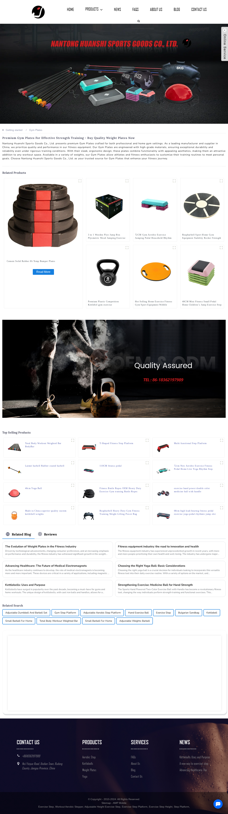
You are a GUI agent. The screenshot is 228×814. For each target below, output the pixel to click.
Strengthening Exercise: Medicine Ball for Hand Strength (155, 585)
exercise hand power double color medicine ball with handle (192, 490)
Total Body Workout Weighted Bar (59, 621)
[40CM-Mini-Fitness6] (221, 247)
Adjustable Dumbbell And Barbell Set (26, 612)
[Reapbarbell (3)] (147, 507)
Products (92, 9)
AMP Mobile (119, 803)
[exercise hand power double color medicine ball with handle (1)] (221, 485)
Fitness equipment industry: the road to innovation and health (158, 546)
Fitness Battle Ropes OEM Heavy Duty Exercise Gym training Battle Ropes (120, 490)
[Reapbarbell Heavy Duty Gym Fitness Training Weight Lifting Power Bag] (89, 514)
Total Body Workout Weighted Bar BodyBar (43, 445)
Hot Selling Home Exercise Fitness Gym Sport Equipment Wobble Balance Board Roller (153, 303)
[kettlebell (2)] (72, 507)
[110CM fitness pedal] (89, 469)
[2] (127, 181)
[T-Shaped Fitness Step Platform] (89, 447)
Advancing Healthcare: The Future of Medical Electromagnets (46, 566)
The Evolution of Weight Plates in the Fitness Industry (40, 546)
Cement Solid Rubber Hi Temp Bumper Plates (31, 261)
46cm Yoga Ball (33, 488)
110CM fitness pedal (111, 466)
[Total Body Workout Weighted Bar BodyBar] (14, 447)
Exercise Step (163, 612)
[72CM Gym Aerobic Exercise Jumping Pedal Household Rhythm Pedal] (155, 205)
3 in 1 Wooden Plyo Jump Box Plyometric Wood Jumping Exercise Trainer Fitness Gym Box (107, 237)
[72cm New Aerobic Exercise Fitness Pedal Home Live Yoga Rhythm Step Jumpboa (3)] (221, 462)
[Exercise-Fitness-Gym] (174, 247)
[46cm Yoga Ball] (14, 492)
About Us (156, 9)
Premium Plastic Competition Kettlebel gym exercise (103, 303)
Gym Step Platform (65, 612)
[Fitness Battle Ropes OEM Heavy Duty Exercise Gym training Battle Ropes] (89, 492)
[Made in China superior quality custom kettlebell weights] (14, 514)
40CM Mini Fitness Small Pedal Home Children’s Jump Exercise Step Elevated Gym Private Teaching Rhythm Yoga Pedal (202, 303)
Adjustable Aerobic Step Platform (102, 612)
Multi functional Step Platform (190, 443)
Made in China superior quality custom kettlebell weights (46, 512)
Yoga (84, 776)
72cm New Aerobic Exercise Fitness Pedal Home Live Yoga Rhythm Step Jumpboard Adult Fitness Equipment (193, 468)
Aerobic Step (89, 757)
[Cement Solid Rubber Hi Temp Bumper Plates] (43, 217)
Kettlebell (211, 612)
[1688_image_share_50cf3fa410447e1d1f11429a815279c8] (221, 440)
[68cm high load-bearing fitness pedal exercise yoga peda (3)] (221, 507)
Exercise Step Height (160, 806)
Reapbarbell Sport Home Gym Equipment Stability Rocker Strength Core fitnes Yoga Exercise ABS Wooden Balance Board (201, 237)
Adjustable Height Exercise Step (102, 806)
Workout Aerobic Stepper (69, 806)
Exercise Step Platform (134, 806)
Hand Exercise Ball (138, 612)
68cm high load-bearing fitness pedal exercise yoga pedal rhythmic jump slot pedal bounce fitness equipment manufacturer (195, 513)
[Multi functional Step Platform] (163, 447)
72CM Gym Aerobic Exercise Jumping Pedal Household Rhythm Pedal (153, 237)
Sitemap (106, 803)
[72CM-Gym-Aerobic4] (174, 181)
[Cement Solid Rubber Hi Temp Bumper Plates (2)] (80, 181)
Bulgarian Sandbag (188, 612)
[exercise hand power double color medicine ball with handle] (163, 492)
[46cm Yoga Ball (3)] (72, 485)
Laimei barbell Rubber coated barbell (44, 466)
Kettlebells (87, 763)
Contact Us (199, 9)
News (117, 9)
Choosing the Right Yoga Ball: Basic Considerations (151, 566)
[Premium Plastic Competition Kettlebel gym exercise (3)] (127, 247)
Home (70, 9)
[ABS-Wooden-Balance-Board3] (221, 181)
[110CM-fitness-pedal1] (147, 462)
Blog (177, 9)
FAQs (135, 9)
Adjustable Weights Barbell (134, 621)
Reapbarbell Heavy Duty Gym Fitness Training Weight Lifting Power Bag (120, 512)
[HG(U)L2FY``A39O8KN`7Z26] (147, 440)
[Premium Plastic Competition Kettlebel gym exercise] (108, 271)
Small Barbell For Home (18, 621)
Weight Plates (89, 770)
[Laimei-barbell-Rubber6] (72, 462)
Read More (43, 271)
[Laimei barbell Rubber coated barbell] (14, 469)
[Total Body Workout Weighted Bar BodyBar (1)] (72, 440)
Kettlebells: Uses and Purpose (25, 585)
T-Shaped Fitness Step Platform (116, 443)
